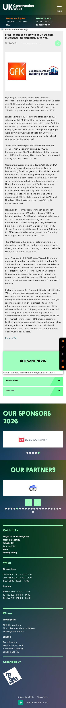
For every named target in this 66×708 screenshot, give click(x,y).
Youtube (62, 367)
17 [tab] (51, 509)
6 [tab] (20, 509)
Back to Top (11, 338)
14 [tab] (43, 509)
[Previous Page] (33, 381)
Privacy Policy (10, 552)
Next (37, 502)
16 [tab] (49, 509)
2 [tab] (30, 453)
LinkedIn (62, 341)
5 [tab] (39, 453)
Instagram (62, 360)
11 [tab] (34, 509)
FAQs (5, 549)
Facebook (62, 354)
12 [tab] (37, 509)
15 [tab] (46, 509)
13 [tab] (40, 509)
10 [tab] (32, 509)
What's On (8, 543)
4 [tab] (36, 453)
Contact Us (9, 546)
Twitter (62, 347)
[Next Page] (33, 391)
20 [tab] (60, 509)
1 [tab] (27, 453)
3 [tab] (33, 453)
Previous (28, 502)
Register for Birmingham (16, 536)
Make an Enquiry (11, 540)
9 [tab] (29, 509)
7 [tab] (23, 509)
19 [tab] (57, 509)
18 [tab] (54, 509)
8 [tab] (26, 509)
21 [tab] (33, 512)
